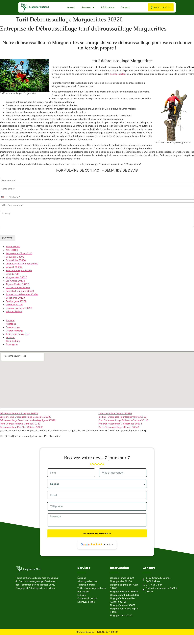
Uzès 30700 (12, 273)
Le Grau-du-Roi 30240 (18, 287)
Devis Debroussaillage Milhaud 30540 (118, 427)
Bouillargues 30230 (16, 301)
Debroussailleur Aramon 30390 (115, 413)
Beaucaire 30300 (15, 256)
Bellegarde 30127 (15, 297)
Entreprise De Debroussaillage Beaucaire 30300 (25, 416)
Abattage (11, 323)
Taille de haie (13, 340)
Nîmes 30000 (13, 246)
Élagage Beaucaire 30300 (124, 591)
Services (86, 7)
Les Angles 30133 (15, 280)
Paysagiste (12, 344)
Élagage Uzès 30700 (121, 615)
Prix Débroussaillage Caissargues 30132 (120, 423)
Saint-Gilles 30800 (16, 260)
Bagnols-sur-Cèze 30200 (19, 253)
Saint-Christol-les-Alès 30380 (22, 294)
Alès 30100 (12, 250)
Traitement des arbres (17, 334)
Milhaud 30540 (14, 311)
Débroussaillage (14, 330)
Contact (125, 7)
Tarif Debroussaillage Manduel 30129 (20, 423)
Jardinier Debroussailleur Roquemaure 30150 (122, 416)
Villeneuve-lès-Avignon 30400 (22, 263)
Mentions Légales (85, 631)
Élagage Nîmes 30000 (122, 577)
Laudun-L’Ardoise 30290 (19, 308)
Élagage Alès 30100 (121, 581)
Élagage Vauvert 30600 (122, 605)
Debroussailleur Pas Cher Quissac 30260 (21, 427)
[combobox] (3, 196)
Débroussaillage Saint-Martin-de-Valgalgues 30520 (28, 420)
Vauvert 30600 (14, 267)
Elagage (10, 320)
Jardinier (10, 337)
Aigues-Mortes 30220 (17, 284)
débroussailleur (118, 73)
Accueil (71, 7)
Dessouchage (13, 327)
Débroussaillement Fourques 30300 (19, 413)
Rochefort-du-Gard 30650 (20, 290)
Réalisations (107, 7)
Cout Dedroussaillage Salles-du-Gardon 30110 (123, 420)
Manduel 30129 (14, 304)
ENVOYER (7, 238)
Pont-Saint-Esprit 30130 (19, 270)
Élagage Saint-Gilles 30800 (124, 594)
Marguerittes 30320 (16, 277)
